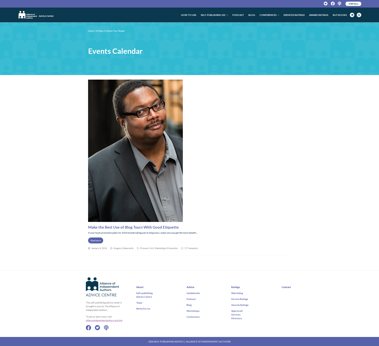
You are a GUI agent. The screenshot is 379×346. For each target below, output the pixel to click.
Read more (95, 240)
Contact (286, 287)
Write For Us (143, 308)
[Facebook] (333, 4)
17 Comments (191, 248)
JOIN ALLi (353, 3)
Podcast (191, 299)
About (140, 287)
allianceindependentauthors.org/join (104, 320)
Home (91, 31)
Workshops (193, 310)
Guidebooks (193, 293)
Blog (189, 304)
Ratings (235, 287)
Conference (193, 316)
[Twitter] (326, 4)
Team (139, 302)
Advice (190, 287)
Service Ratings (239, 299)
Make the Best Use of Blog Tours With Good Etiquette (133, 227)
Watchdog (237, 293)
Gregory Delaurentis (123, 248)
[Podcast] (340, 4)
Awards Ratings (240, 304)
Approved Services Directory (237, 314)
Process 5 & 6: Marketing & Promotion (159, 248)
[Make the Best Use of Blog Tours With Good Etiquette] (135, 220)
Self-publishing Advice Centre (144, 295)
